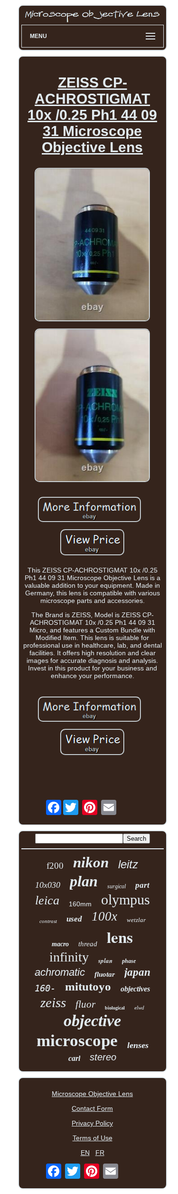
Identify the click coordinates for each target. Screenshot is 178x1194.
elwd (139, 1007)
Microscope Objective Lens (92, 1093)
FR (99, 1152)
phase (129, 961)
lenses (138, 1045)
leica (47, 900)
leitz (128, 864)
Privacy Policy (92, 1123)
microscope (77, 1040)
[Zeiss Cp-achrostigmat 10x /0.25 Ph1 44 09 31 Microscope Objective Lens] (92, 245)
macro (60, 944)
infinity (69, 957)
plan (84, 881)
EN (85, 1152)
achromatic (60, 972)
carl (74, 1058)
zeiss (53, 1002)
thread (87, 944)
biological (115, 1007)
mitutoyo (88, 986)
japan (137, 972)
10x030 (47, 885)
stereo (103, 1057)
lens (120, 936)
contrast (48, 921)
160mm (80, 904)
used (74, 918)
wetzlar (136, 919)
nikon (91, 862)
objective (92, 1020)
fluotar (104, 974)
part (142, 885)
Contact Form (92, 1108)
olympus (125, 899)
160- (45, 988)
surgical (116, 886)
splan (105, 960)
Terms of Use (92, 1138)
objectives (135, 989)
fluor (85, 1004)
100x (104, 916)
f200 (55, 866)
